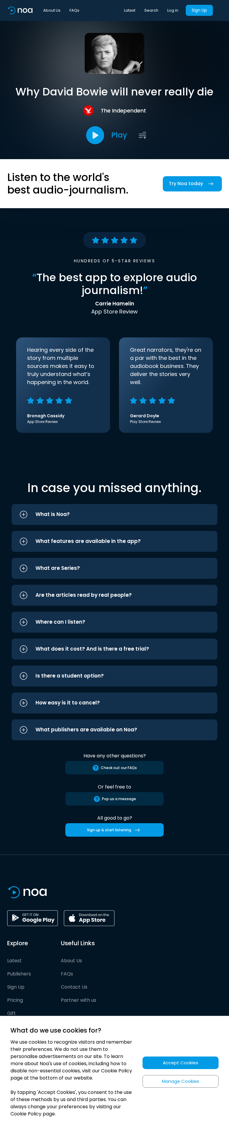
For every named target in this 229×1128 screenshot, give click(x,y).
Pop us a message (119, 798)
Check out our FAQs (119, 767)
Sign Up (199, 10)
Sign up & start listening (109, 829)
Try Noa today (186, 183)
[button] (114, 514)
